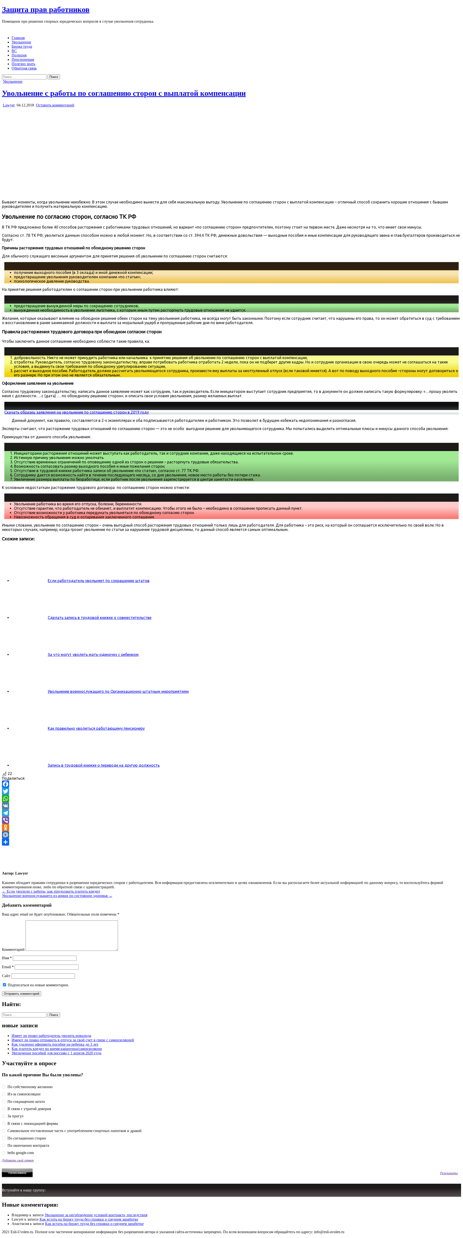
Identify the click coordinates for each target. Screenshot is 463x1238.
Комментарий (13, 949)
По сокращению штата (26, 1101)
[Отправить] (231, 842)
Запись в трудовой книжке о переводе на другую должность (104, 765)
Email (8, 967)
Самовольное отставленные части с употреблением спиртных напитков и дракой (74, 1131)
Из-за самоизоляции (24, 1094)
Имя (7, 958)
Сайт (6, 976)
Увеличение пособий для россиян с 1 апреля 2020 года (56, 1053)
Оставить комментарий (55, 105)
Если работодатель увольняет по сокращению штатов (99, 580)
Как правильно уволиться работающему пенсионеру (96, 728)
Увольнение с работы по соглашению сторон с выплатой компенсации (124, 93)
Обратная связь (24, 68)
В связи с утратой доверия (29, 1109)
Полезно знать (23, 64)
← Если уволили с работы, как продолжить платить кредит (51, 891)
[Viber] (231, 820)
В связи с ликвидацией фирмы (32, 1123)
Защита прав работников (45, 9)
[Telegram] (231, 813)
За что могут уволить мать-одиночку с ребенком (93, 654)
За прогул (15, 1116)
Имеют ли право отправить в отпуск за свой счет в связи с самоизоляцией (73, 1040)
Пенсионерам (23, 59)
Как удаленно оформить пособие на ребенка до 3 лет (55, 1044)
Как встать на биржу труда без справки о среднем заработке (89, 1219)
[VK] (231, 805)
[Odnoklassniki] (231, 827)
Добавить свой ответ (18, 1160)
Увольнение (21, 42)
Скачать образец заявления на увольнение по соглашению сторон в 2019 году (76, 412)
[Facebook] (231, 784)
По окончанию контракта (28, 1145)
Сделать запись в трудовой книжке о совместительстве (99, 617)
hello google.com (20, 1153)
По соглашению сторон (26, 1138)
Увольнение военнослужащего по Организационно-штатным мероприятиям (118, 691)
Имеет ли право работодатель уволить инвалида (51, 1036)
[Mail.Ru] (231, 834)
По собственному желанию (30, 1087)
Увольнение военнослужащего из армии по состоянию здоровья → (57, 896)
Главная (18, 38)
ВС (14, 51)
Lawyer (9, 105)
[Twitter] (231, 791)
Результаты (449, 1173)
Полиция (19, 55)
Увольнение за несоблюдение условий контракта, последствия (96, 1215)
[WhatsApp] (231, 798)
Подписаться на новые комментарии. (38, 985)
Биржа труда (22, 46)
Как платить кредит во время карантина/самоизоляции (57, 1049)
